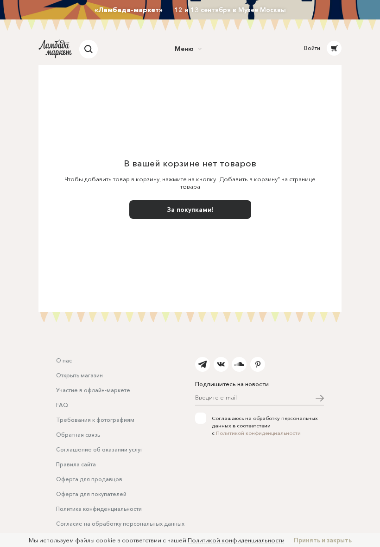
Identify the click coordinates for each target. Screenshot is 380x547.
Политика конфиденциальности (99, 508)
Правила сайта (76, 464)
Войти (312, 48)
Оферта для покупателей (91, 493)
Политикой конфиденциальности (258, 433)
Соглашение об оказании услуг (99, 449)
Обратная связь (78, 434)
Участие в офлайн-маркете (93, 390)
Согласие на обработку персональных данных (120, 523)
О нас (64, 360)
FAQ (62, 404)
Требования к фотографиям (95, 419)
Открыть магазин (79, 375)
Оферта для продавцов (89, 479)
